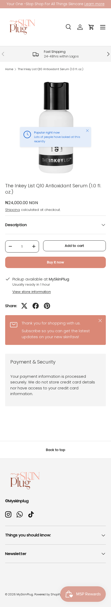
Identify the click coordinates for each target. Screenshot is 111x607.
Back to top (55, 449)
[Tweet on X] (24, 306)
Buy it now (55, 262)
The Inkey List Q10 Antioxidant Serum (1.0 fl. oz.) (50, 69)
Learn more (94, 4)
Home (9, 69)
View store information (31, 291)
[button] (91, 27)
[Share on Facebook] (35, 306)
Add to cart (74, 245)
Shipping (12, 209)
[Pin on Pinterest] (47, 306)
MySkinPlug (25, 594)
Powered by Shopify (47, 594)
